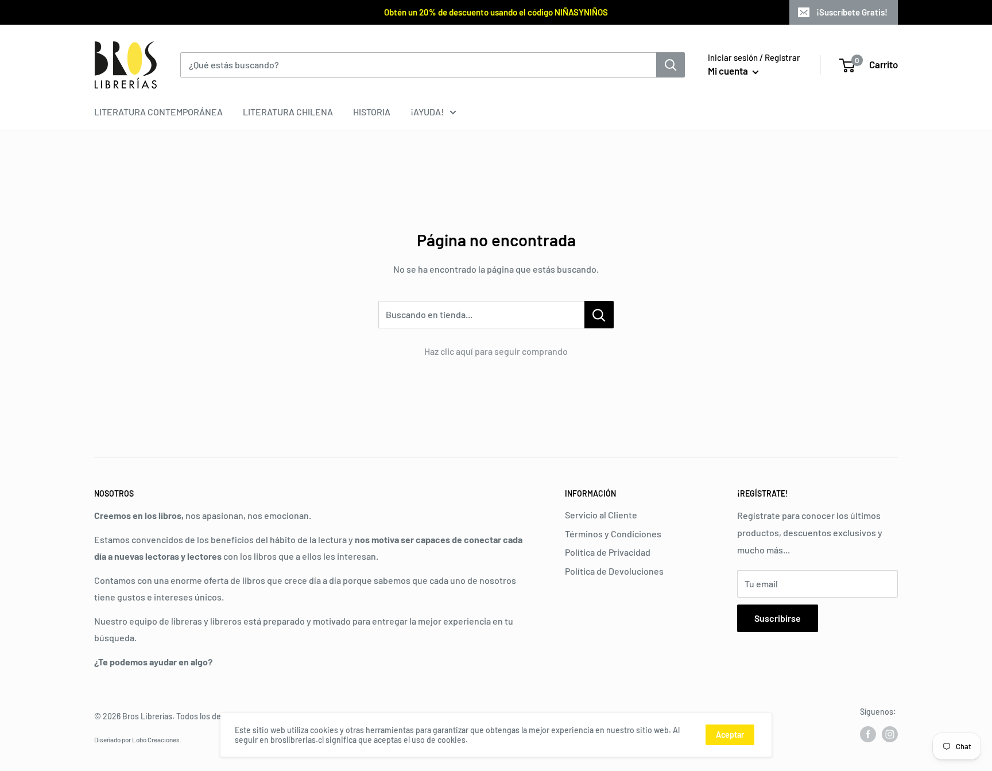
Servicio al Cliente (601, 514)
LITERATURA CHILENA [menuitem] (288, 111)
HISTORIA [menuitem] (371, 111)
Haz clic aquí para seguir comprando (496, 351)
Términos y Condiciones (613, 533)
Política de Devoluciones (614, 570)
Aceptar (730, 734)
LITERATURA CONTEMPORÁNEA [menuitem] (158, 111)
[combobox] (418, 65)
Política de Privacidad (607, 552)
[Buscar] (670, 65)
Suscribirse (777, 618)
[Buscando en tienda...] (599, 314)
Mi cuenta (729, 70)
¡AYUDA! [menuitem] (427, 111)
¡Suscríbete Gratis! (852, 12)
